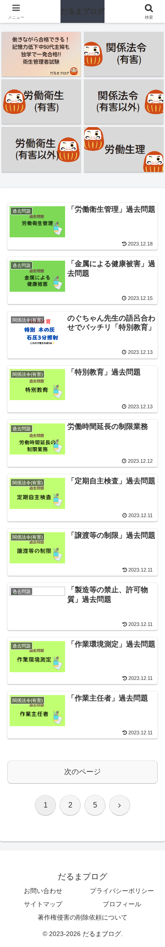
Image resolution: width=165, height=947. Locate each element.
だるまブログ (82, 11)
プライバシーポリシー (122, 890)
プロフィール (122, 904)
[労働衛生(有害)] (41, 102)
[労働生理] (124, 149)
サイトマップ (43, 904)
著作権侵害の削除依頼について (82, 917)
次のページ (82, 772)
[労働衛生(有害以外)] (41, 149)
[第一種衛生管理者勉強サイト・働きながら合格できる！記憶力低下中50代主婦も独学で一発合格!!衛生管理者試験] (41, 54)
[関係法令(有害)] (124, 54)
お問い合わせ (43, 890)
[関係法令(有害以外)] (124, 102)
